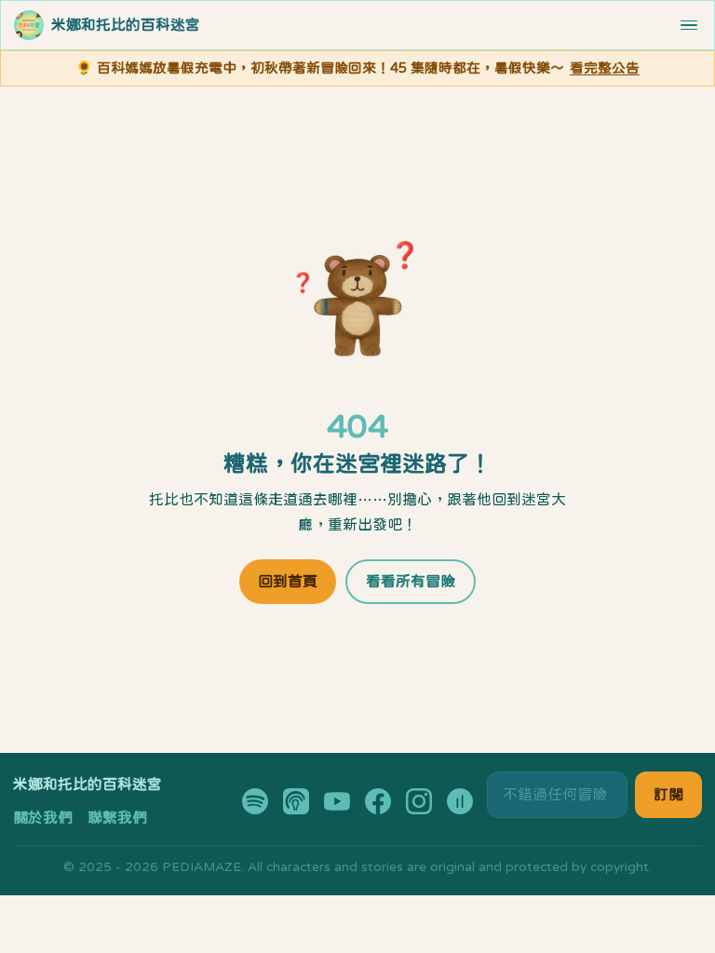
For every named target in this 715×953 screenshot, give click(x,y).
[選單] (689, 25)
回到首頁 (287, 580)
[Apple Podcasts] (296, 801)
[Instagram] (419, 801)
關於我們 (43, 817)
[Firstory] (460, 801)
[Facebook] (378, 801)
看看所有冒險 (410, 580)
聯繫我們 (117, 817)
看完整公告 (605, 67)
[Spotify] (255, 801)
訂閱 (668, 793)
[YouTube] (337, 801)
